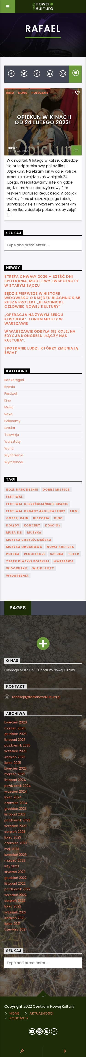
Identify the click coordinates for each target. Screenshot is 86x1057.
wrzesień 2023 (15, 826)
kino (58, 518)
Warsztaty (12, 441)
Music (9, 407)
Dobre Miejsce (56, 490)
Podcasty (19, 1018)
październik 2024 (17, 786)
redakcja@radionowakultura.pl (36, 697)
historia (41, 518)
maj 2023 (11, 849)
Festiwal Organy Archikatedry (36, 511)
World (9, 448)
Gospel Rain (17, 518)
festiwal (14, 497)
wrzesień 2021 (15, 912)
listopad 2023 (14, 814)
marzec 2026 (14, 728)
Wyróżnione (13, 462)
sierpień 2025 (14, 757)
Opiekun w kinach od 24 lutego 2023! (43, 119)
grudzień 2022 (15, 878)
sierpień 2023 (14, 831)
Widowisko (17, 568)
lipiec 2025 (12, 762)
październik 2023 (17, 820)
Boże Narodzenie (22, 490)
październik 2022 (17, 889)
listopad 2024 (15, 780)
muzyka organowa (24, 547)
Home (14, 1013)
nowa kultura (60, 547)
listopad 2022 (14, 883)
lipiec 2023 (12, 837)
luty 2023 (11, 866)
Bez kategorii (14, 380)
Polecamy (40, 93)
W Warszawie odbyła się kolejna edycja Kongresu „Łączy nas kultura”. (39, 335)
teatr (73, 554)
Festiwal (10, 393)
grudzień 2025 (15, 734)
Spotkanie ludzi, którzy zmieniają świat (41, 350)
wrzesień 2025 (15, 751)
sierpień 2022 (14, 900)
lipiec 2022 (12, 906)
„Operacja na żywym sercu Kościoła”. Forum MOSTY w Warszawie (33, 319)
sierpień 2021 (14, 918)
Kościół (52, 525)
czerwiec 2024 (16, 803)
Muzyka (34, 532)
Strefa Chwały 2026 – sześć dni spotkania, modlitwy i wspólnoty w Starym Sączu (41, 281)
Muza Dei (14, 532)
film (74, 511)
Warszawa (64, 561)
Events (9, 386)
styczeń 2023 (14, 872)
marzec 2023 (14, 860)
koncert (32, 525)
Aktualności (41, 1013)
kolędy (12, 525)
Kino (10, 93)
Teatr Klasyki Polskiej (27, 561)
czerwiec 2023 (15, 843)
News (22, 93)
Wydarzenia (13, 455)
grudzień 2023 (15, 808)
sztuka (57, 554)
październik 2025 (17, 745)
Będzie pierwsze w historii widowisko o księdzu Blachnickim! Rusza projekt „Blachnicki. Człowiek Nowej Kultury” (42, 300)
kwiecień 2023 (15, 854)
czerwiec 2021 (15, 929)
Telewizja (11, 434)
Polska (12, 554)
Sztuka (9, 428)
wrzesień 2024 (15, 791)
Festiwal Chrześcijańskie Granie (37, 504)
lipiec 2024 (13, 797)
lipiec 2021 (12, 923)
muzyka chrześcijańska (28, 540)
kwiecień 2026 (15, 722)
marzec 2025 (14, 774)
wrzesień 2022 (15, 895)
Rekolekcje (34, 554)
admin (12, 148)
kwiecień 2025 (15, 768)
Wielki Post (43, 568)
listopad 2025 (14, 739)
